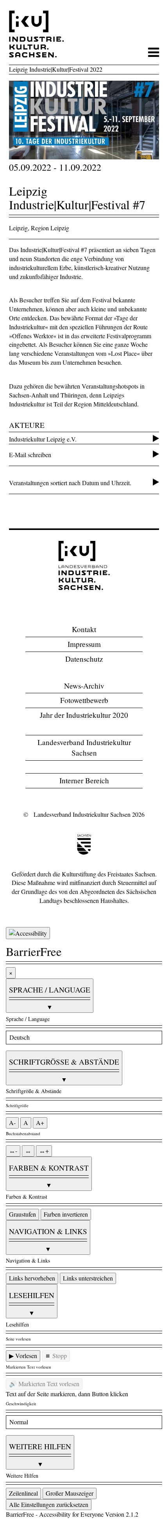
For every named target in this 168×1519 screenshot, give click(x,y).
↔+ (44, 1150)
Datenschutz (84, 659)
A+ (40, 1122)
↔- (13, 1150)
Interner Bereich (84, 780)
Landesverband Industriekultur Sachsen (84, 747)
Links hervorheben (32, 1278)
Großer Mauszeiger (69, 1493)
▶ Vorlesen (23, 1355)
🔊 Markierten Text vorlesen (44, 1383)
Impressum (84, 644)
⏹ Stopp (56, 1355)
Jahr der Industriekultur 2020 (84, 715)
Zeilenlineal (23, 1493)
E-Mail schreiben (30, 454)
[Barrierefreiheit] (28, 933)
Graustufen (22, 1214)
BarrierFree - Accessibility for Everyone (55, 1514)
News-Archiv (84, 686)
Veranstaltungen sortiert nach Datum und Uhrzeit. (70, 483)
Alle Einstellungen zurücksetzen (48, 1504)
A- (12, 1122)
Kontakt (84, 629)
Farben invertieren (66, 1214)
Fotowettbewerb (84, 700)
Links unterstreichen (88, 1278)
